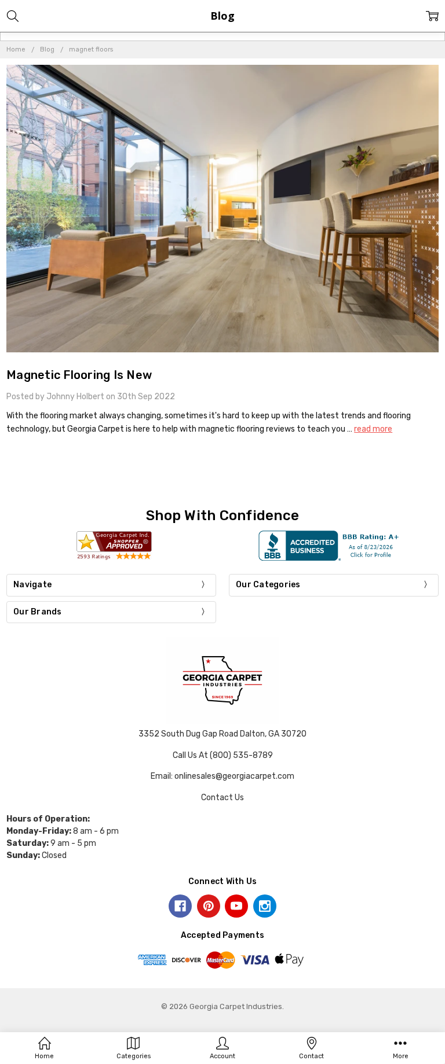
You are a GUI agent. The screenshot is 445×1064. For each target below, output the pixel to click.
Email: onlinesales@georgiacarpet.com (222, 776)
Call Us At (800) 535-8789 (223, 755)
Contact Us (222, 797)
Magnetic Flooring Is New (79, 375)
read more (373, 429)
